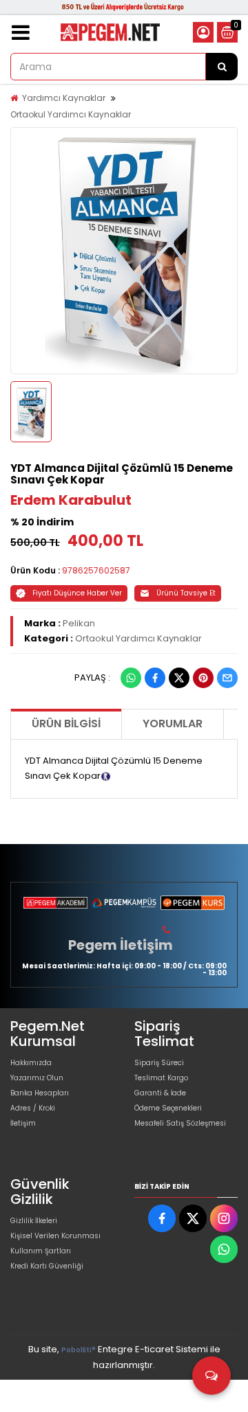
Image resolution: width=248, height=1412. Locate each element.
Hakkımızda (31, 1063)
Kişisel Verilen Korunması (55, 1236)
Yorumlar (173, 723)
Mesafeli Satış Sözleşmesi (180, 1123)
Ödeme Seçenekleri (168, 1108)
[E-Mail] (227, 678)
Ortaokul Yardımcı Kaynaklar (70, 114)
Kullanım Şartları (40, 1251)
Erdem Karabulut (71, 500)
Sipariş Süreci (159, 1063)
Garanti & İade (160, 1093)
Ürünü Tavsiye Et (186, 593)
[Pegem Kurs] (192, 902)
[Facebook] (155, 678)
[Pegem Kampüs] (124, 902)
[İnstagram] (224, 1218)
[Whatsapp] (131, 678)
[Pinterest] (203, 678)
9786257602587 (96, 570)
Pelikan (79, 623)
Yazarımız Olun (36, 1078)
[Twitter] (179, 678)
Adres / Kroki (32, 1108)
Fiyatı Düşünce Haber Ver (77, 593)
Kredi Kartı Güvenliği (46, 1266)
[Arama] (222, 66)
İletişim (23, 1123)
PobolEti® (78, 1350)
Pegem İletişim (120, 945)
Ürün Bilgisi (66, 723)
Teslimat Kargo (161, 1078)
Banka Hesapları (39, 1093)
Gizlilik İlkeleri (33, 1221)
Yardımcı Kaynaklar (63, 98)
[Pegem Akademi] (55, 902)
